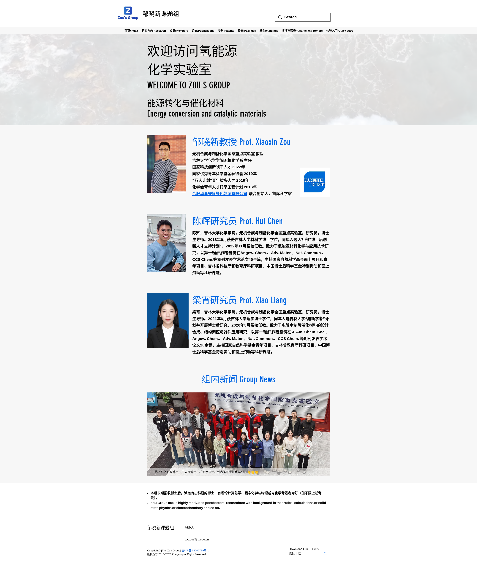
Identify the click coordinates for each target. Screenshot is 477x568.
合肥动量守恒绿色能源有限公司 (219, 193)
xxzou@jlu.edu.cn (197, 539)
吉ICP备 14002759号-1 (195, 550)
